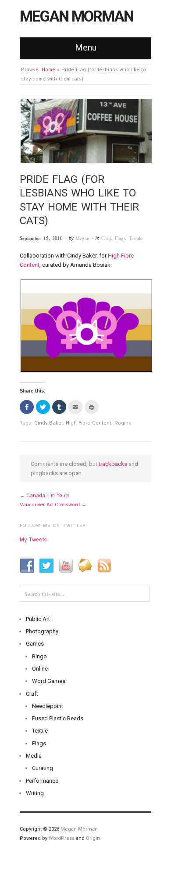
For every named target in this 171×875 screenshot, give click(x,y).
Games (35, 643)
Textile (135, 238)
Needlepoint (47, 706)
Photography (42, 631)
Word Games (48, 681)
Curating (42, 768)
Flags (120, 238)
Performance (42, 780)
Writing (35, 793)
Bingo (39, 656)
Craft (106, 238)
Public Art (38, 619)
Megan (82, 238)
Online (40, 668)
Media (34, 755)
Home (48, 69)
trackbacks (113, 464)
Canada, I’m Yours (48, 495)
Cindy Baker (48, 423)
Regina (123, 423)
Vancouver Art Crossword (50, 504)
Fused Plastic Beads (57, 718)
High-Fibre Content (88, 423)
